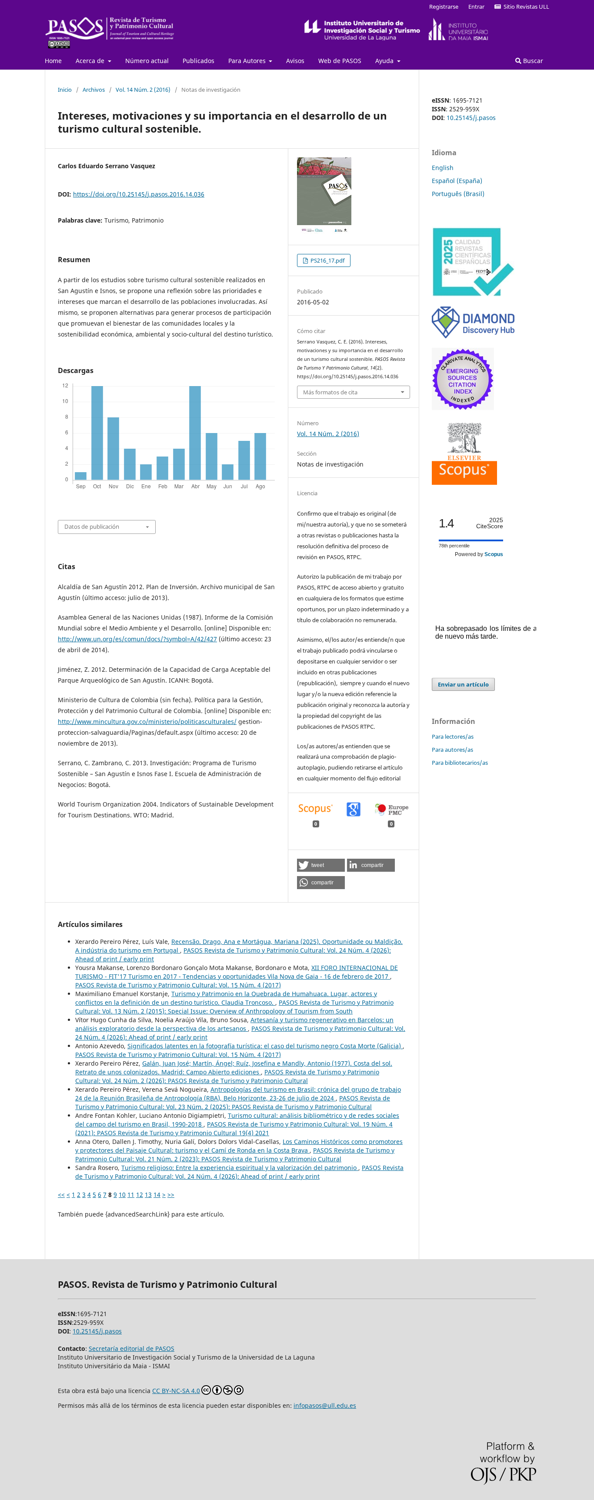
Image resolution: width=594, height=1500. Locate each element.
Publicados (198, 61)
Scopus (493, 554)
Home (53, 61)
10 (122, 1194)
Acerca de (91, 61)
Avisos (295, 61)
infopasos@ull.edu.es (325, 1405)
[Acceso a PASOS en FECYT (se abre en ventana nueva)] (473, 294)
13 (148, 1194)
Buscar (532, 61)
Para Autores (247, 61)
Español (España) (457, 181)
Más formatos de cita (330, 392)
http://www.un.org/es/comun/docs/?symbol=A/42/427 (137, 639)
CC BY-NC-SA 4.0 (176, 1391)
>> (170, 1194)
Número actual (147, 61)
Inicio (65, 89)
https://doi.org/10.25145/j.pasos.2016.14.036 (138, 194)
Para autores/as (452, 749)
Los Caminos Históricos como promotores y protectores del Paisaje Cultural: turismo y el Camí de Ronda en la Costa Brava (239, 1145)
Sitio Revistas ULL (525, 6)
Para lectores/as (453, 736)
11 (130, 1194)
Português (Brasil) (458, 194)
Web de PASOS (339, 61)
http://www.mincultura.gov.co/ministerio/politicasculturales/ (147, 721)
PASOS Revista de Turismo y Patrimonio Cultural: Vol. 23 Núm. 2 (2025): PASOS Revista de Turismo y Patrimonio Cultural (232, 1102)
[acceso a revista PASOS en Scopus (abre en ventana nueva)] (464, 482)
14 (157, 1194)
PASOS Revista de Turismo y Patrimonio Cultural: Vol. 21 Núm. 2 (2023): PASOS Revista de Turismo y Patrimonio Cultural (234, 1154)
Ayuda (385, 61)
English (443, 167)
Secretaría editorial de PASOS (131, 1348)
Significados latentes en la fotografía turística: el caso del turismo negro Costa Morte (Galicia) (265, 1046)
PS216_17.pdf (326, 260)
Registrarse (443, 6)
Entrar (476, 6)
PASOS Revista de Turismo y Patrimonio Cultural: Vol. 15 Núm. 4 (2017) (178, 985)
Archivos (94, 89)
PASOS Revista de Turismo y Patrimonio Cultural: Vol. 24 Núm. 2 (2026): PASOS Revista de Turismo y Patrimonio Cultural (227, 1076)
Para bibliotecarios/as (460, 763)
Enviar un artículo (463, 684)
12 (139, 1194)
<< (61, 1194)
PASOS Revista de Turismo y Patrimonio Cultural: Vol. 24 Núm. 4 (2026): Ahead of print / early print (239, 1171)
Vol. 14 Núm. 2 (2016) (143, 89)
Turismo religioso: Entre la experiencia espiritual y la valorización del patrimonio (239, 1167)
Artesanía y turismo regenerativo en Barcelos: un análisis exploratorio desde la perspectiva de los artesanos (234, 1024)
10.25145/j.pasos (471, 117)
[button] (321, 865)
